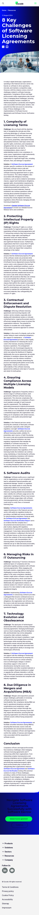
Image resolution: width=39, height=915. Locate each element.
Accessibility (7, 899)
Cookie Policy (8, 895)
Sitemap (5, 903)
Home (4, 10)
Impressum (6, 908)
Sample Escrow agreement (19, 819)
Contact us (19, 825)
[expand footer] (3, 843)
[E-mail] (7, 47)
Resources (12, 10)
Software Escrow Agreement (22, 164)
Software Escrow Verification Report (17, 521)
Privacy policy (8, 891)
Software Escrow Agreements (21, 508)
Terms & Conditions (10, 887)
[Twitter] (3, 47)
